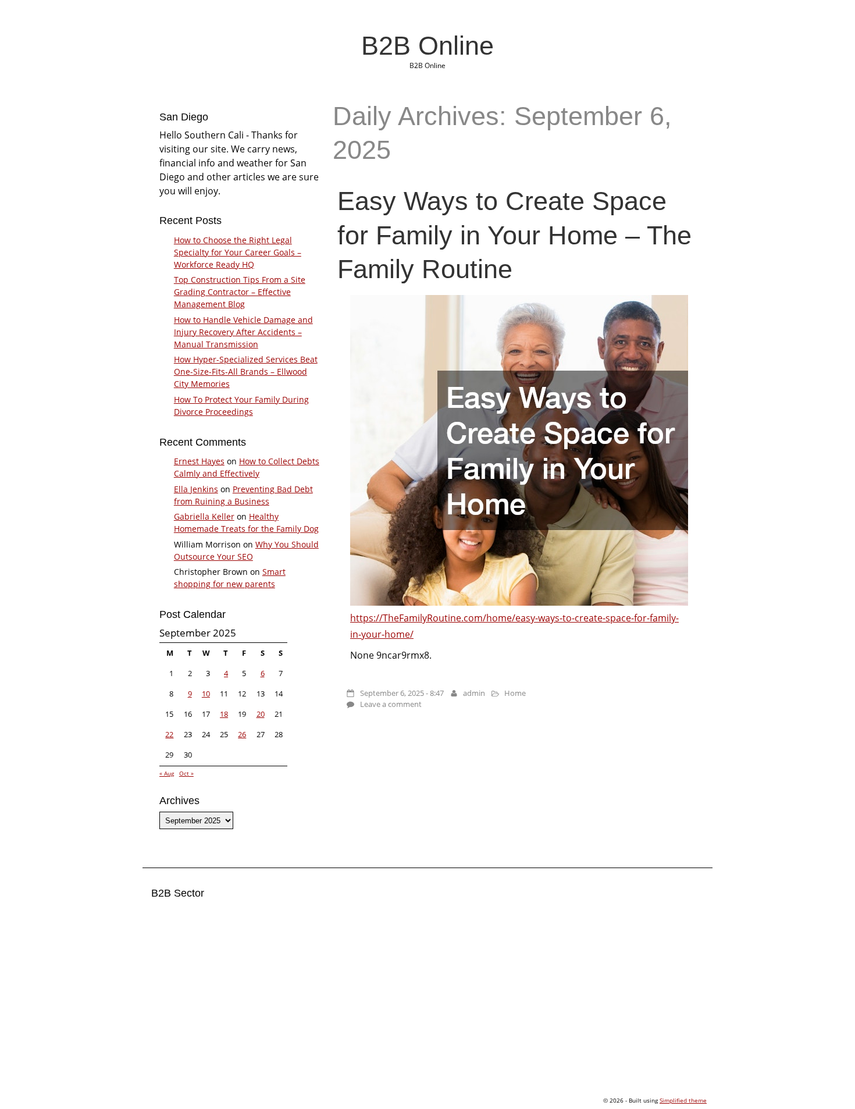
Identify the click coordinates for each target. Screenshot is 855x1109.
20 (260, 714)
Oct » (186, 773)
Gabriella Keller (204, 516)
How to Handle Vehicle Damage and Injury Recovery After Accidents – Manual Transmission (243, 332)
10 (206, 693)
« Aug (166, 773)
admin (474, 693)
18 (224, 714)
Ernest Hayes (199, 461)
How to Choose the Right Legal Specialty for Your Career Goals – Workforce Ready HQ (237, 252)
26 (242, 734)
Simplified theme (683, 1100)
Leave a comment (391, 704)
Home (515, 693)
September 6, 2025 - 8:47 (402, 693)
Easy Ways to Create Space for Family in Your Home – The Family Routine (514, 234)
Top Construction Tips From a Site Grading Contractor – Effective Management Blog (239, 292)
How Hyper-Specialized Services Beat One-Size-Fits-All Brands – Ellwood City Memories (246, 371)
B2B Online (427, 45)
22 (169, 734)
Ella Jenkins (196, 489)
